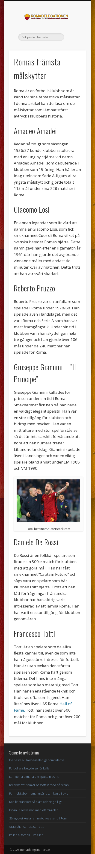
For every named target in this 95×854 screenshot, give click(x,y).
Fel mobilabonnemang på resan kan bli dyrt (38, 793)
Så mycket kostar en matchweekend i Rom (38, 818)
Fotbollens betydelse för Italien (30, 768)
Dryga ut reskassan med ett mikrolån (33, 810)
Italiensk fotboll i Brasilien (26, 835)
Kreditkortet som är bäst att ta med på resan (39, 785)
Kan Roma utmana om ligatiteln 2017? (34, 777)
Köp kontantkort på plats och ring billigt (35, 802)
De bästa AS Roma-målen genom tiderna (36, 760)
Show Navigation (74, 41)
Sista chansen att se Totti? (26, 827)
